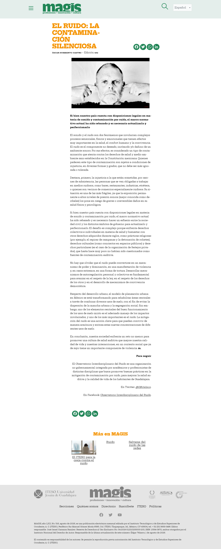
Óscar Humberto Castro (66, 53)
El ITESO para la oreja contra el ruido (83, 460)
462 (96, 53)
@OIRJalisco (143, 387)
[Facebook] (136, 47)
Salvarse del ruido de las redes (137, 445)
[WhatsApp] (149, 47)
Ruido (110, 442)
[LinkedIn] (156, 47)
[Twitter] (143, 47)
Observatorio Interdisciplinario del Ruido (125, 395)
